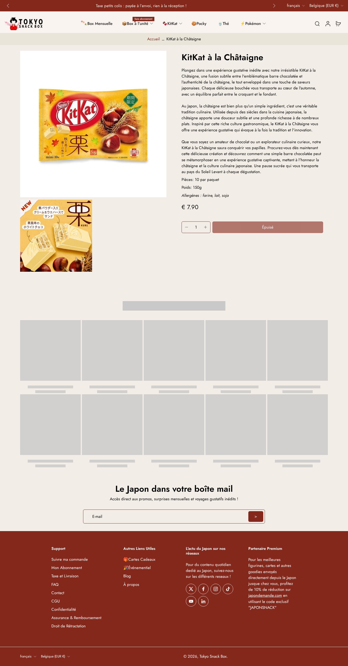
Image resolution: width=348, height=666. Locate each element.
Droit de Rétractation (68, 626)
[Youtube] (191, 601)
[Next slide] (274, 5)
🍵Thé (223, 23)
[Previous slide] (8, 5)
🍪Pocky (199, 23)
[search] (317, 23)
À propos (131, 584)
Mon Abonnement (66, 568)
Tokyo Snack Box (213, 656)
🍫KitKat (169, 23)
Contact (57, 593)
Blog (127, 576)
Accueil (153, 39)
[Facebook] (203, 589)
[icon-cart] (338, 23)
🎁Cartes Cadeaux (139, 559)
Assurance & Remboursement (76, 617)
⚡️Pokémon (250, 23)
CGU (55, 601)
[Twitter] (191, 589)
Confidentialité (63, 609)
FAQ (54, 584)
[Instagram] (215, 589)
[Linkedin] (203, 601)
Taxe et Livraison (65, 576)
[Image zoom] (93, 124)
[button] (267, 227)
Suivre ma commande (69, 559)
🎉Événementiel (137, 568)
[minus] (186, 227)
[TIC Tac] (228, 589)
